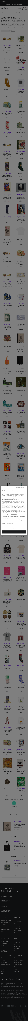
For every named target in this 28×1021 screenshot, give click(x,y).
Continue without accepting (21, 487)
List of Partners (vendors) (7, 523)
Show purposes (14, 528)
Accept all (14, 531)
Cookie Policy (14, 514)
